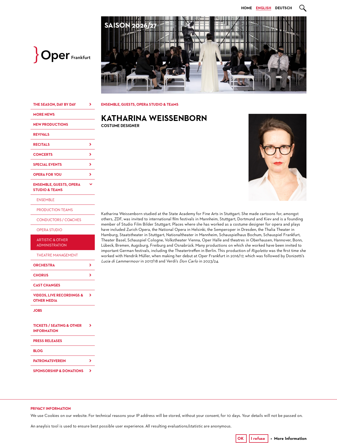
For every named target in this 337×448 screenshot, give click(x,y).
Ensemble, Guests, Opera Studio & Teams (56, 187)
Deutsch (283, 8)
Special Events (47, 165)
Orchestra (44, 265)
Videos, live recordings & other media (58, 298)
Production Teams (55, 210)
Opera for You (47, 175)
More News (44, 114)
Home (246, 8)
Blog (38, 351)
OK (240, 439)
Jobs (37, 311)
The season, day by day (54, 104)
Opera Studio (49, 230)
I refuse (258, 439)
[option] (203, 55)
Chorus (40, 275)
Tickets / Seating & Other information (57, 328)
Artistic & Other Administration (52, 242)
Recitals (41, 145)
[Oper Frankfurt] (62, 62)
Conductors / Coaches (59, 220)
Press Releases (47, 341)
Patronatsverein (49, 361)
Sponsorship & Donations (58, 371)
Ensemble (45, 200)
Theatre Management (57, 255)
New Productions (50, 124)
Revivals (41, 135)
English (263, 8)
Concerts (43, 155)
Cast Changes (46, 285)
